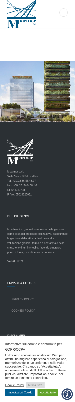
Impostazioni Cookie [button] (20, 392)
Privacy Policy (22, 299)
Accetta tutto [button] (48, 392)
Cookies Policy (23, 310)
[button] (67, 394)
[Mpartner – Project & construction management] (37, 14)
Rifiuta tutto (35, 385)
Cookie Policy (14, 385)
